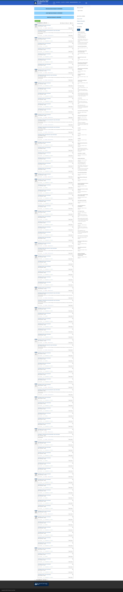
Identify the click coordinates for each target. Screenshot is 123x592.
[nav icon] (86, 3)
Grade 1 (52, 85)
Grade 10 (46, 35)
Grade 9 (46, 139)
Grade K (52, 111)
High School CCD (51, 35)
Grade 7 (46, 72)
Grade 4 (52, 56)
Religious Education (81, 21)
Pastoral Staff (79, 18)
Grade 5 (52, 106)
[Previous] (78, 30)
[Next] (87, 30)
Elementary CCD (47, 51)
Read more (70, 35)
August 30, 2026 (80, 10)
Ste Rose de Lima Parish (42, 2)
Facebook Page (80, 23)
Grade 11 (46, 305)
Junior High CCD (51, 72)
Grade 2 (46, 46)
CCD (43, 35)
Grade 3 (52, 51)
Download (85, 10)
